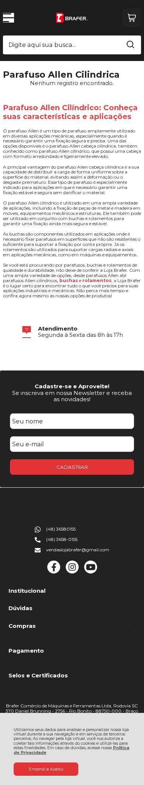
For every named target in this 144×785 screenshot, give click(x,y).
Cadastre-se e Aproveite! (72, 386)
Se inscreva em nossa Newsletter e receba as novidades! (72, 396)
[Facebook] (53, 572)
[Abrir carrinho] (131, 18)
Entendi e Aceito (46, 769)
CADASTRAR (72, 467)
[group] (72, 331)
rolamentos (97, 280)
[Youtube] (90, 572)
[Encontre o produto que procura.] (130, 45)
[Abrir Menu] (8, 18)
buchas (68, 280)
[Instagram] (72, 572)
